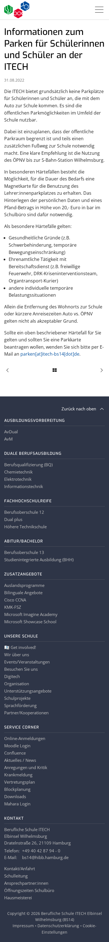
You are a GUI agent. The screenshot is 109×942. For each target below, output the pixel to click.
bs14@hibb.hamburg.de (45, 857)
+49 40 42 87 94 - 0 (41, 850)
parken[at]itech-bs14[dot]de (49, 354)
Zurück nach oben (78, 408)
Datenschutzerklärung (58, 925)
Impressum (23, 925)
